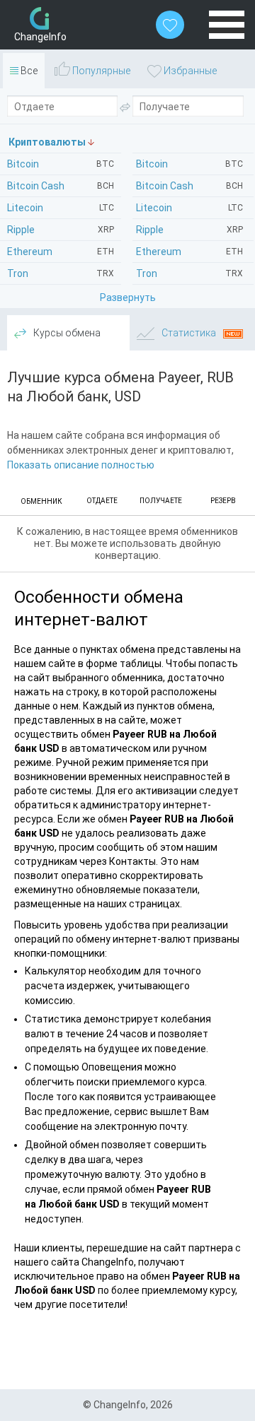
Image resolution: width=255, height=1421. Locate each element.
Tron (189, 273)
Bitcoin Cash (189, 185)
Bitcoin (189, 164)
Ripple (189, 229)
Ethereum (189, 251)
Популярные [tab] (100, 70)
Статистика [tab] (188, 332)
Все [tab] (28, 70)
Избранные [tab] (189, 70)
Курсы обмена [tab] (66, 332)
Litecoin (189, 207)
